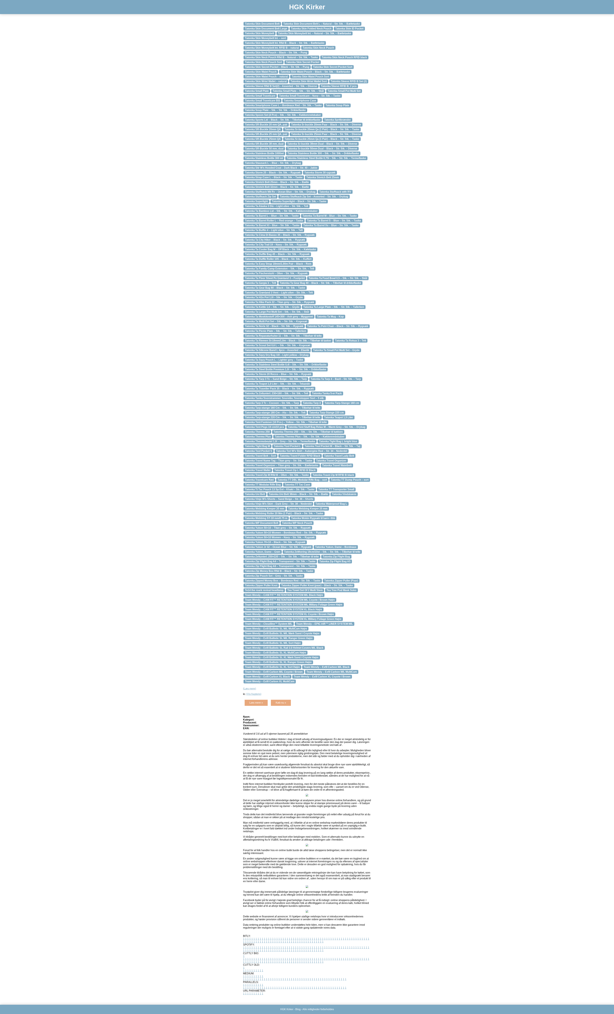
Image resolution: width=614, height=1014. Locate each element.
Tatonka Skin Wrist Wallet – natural (266, 81)
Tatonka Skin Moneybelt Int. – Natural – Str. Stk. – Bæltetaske (314, 33)
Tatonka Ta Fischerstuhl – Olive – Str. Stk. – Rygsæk (276, 273)
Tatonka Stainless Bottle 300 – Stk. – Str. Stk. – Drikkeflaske (323, 153)
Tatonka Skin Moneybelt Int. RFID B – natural (272, 47)
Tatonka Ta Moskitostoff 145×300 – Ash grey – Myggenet (279, 316)
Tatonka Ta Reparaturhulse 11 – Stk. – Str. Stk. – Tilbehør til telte (283, 335)
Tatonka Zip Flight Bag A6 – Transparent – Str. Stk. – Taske (280, 566)
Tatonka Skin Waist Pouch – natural (266, 76)
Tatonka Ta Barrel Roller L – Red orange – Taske (274, 220)
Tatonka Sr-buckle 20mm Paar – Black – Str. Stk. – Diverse (326, 124)
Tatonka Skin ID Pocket (349, 28)
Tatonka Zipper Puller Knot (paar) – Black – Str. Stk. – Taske (317, 585)
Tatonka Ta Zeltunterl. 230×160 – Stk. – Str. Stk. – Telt (276, 393)
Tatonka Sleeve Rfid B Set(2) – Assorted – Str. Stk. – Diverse (281, 86)
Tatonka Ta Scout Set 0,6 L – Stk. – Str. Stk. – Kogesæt (277, 345)
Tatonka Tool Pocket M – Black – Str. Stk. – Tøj (332, 446)
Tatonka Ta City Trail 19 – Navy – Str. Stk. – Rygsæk (276, 244)
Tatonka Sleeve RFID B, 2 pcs (339, 86)
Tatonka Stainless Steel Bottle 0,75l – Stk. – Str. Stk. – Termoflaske (326, 158)
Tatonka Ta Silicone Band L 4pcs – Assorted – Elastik (277, 350)
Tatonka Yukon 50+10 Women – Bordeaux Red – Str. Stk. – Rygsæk (285, 532)
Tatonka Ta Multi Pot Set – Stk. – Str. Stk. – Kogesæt (276, 321)
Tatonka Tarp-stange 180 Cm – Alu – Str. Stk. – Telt (275, 412)
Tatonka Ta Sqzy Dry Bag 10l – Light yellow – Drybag (277, 355)
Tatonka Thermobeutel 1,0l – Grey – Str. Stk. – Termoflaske (280, 441)
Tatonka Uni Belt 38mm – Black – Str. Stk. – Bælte (298, 494)
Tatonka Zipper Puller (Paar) (341, 580)
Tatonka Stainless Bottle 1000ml (264, 153)
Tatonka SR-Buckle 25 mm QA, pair (266, 134)
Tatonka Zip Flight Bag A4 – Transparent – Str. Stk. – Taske (280, 561)
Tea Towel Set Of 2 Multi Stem (305, 590)
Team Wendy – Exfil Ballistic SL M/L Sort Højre (273, 643)
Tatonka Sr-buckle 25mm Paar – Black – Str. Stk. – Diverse (326, 134)
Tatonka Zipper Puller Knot (261, 585)
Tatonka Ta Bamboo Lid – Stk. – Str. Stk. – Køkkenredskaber (281, 211)
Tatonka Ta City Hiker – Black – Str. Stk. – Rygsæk (275, 239)
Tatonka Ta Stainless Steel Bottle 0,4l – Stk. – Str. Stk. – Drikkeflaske (286, 364)
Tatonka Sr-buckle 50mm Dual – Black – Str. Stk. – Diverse (322, 148)
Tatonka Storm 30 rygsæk (319, 172)
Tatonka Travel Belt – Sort (260, 455)
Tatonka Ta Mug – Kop (330, 316)
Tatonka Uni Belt (255, 494)
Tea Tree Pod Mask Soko (341, 590)
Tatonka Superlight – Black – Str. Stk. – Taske (299, 201)
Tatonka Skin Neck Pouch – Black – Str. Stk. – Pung (276, 52)
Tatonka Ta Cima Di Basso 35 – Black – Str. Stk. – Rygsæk (280, 235)
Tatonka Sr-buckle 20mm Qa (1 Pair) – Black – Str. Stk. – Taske (322, 129)
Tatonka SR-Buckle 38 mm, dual (264, 143)
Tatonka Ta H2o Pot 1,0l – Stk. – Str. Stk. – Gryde (274, 297)
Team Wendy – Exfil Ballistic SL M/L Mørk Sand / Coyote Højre (282, 633)
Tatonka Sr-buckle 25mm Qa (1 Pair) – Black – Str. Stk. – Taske (322, 139)
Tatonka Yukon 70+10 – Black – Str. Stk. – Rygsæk (275, 542)
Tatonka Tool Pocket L (287, 446)
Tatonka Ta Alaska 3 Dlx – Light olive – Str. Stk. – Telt (276, 206)
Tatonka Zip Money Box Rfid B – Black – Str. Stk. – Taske (279, 571)
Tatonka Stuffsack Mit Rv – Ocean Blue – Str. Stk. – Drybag (280, 191)
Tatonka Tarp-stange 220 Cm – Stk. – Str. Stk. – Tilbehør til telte (282, 417)
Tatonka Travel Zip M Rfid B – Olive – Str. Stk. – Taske (277, 475)
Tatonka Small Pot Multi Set (344, 91)
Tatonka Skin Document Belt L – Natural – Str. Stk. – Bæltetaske (321, 23)
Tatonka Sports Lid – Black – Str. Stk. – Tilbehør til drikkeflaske (282, 119)
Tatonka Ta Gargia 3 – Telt (260, 283)
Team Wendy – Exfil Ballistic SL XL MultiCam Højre (275, 652)
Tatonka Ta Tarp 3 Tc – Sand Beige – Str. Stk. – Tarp (276, 379)
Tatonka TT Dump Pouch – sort (350, 479)
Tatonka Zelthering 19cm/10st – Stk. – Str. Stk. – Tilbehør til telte (322, 551)
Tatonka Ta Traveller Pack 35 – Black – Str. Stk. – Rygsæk (279, 388)
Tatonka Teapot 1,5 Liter (338, 417)
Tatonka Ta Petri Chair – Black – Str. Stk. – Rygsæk (337, 326)
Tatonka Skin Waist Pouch (261, 71)
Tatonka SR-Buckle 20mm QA (263, 129)
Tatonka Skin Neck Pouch (318, 47)
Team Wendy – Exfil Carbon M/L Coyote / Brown (274, 671)
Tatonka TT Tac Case (297, 484)
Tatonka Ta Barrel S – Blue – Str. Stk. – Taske (334, 220)
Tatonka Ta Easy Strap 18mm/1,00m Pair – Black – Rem (278, 263)
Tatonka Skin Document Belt (262, 23)
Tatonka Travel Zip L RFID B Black (295, 470)
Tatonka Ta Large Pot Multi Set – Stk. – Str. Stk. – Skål (277, 311)
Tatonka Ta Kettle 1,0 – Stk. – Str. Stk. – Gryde (272, 307)
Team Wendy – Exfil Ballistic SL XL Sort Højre (272, 667)
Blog (298, 1009)
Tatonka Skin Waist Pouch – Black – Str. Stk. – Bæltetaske (315, 71)
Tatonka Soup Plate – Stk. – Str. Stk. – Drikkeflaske (275, 110)
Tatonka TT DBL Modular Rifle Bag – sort (302, 479)
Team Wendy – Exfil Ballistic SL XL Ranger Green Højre (278, 662)
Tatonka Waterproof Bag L (331, 503)
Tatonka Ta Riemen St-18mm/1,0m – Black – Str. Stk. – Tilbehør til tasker (288, 340)
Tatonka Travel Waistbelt (337, 465)
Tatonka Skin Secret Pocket (302, 62)
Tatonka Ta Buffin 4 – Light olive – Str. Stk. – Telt (274, 230)
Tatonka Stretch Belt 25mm (322, 177)
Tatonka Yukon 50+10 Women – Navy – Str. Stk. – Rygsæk (280, 537)
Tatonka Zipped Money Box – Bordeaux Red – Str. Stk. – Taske (282, 580)
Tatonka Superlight (256, 201)
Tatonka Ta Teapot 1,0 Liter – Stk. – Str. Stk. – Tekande (277, 383)
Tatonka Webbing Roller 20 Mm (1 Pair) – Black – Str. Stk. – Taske (284, 513)
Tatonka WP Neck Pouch (297, 523)
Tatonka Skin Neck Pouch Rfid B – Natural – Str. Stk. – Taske (281, 57)
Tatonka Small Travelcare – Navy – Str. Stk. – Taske (309, 95)
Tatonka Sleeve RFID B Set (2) (349, 81)
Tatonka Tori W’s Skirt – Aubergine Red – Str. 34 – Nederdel (311, 451)
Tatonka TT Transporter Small (336, 489)
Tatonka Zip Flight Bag (336, 556)
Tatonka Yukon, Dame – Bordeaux (335, 547)
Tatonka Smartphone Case (300, 100)
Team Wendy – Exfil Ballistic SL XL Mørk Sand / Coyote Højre (282, 657)
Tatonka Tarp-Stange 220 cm (326, 412)
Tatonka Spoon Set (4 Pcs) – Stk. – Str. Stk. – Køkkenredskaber (283, 115)
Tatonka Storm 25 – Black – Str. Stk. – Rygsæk (273, 172)
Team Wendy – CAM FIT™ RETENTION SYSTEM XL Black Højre (283, 609)
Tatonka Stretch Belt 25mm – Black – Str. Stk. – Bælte (277, 182)
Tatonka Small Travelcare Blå (262, 100)
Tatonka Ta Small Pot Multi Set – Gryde (336, 350)
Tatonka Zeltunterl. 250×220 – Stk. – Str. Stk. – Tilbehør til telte (282, 556)
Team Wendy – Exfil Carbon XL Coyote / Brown (322, 676)
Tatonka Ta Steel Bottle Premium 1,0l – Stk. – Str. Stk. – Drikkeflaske (285, 369)
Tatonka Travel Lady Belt (339, 455)
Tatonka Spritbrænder (337, 119)
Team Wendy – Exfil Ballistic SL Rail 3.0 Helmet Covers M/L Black (284, 647)
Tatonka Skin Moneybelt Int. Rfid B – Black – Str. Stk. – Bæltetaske (284, 43)
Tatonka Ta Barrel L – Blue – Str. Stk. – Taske (272, 215)
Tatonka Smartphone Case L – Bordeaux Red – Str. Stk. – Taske (283, 105)
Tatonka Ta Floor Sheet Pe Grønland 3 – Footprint (275, 278)
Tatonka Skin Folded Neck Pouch (311, 28)
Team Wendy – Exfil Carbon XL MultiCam (269, 681)
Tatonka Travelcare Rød (259, 479)
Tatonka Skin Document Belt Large (266, 28)
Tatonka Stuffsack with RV (335, 191)
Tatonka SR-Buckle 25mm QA (263, 139)
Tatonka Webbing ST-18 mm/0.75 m (266, 518)
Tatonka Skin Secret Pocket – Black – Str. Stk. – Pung (277, 67)
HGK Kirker (307, 7)
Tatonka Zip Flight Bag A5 (334, 561)
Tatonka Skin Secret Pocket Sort (332, 67)
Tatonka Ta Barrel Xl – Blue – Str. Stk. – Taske (272, 225)
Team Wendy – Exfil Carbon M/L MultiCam (332, 671)
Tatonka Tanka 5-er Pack (327, 393)
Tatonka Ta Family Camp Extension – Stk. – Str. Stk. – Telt (279, 268)
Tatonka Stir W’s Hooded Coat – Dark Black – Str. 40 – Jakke (281, 167)
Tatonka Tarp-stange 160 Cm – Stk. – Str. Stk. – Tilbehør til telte (282, 407)
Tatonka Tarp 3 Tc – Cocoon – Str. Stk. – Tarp (272, 403)
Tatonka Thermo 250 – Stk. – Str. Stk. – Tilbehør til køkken (308, 431)
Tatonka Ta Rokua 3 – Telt (350, 340)
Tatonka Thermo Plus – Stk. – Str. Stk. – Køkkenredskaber (309, 436)
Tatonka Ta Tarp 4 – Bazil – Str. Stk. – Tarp (336, 379)
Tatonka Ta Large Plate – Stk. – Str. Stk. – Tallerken (333, 307)
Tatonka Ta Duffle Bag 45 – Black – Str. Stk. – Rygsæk (277, 254)
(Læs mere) (249, 688)
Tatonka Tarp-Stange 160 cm (342, 403)
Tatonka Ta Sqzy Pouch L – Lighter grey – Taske (274, 359)
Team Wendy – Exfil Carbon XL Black (267, 676)
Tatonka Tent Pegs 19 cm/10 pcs (264, 427)
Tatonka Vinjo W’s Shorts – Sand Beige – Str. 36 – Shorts (279, 499)
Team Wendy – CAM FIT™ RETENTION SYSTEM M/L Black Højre (284, 595)
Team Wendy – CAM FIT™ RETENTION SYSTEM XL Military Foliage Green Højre (293, 619)
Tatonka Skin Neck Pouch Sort (263, 62)
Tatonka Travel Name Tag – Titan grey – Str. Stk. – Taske (278, 460)
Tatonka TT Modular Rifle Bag (263, 484)
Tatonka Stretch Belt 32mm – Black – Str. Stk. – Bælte (277, 187)
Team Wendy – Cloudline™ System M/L (268, 623)
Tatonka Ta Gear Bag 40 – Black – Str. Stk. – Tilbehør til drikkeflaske (320, 283)
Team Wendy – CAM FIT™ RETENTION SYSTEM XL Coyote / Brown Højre (289, 614)
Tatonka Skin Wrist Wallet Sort (309, 81)
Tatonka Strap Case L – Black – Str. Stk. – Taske (274, 177)
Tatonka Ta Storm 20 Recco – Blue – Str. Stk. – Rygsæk (278, 374)
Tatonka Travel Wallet (258, 470)
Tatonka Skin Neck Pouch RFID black (344, 57)
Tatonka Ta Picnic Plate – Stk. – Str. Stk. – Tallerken (275, 331)
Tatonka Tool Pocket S (258, 451)
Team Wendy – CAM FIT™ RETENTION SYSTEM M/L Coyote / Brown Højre (290, 599)
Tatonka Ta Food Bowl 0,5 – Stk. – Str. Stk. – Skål (338, 278)
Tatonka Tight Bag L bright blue (338, 441)
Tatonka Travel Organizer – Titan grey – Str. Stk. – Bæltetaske (281, 465)
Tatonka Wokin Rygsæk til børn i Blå (313, 518)
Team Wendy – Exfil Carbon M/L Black (327, 667)
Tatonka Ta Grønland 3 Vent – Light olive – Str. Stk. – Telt (279, 292)
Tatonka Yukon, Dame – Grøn (262, 551)
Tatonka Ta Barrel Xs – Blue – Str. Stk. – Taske (331, 225)
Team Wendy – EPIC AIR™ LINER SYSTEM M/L (324, 623)
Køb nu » (281, 702)
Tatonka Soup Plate (337, 105)
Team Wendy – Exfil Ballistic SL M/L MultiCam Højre (276, 628)
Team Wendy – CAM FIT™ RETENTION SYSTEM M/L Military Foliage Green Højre (293, 604)
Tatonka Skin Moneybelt (259, 33)
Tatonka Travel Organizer (331, 460)
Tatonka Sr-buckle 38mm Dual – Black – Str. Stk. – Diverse (322, 143)
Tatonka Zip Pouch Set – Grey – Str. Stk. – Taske (274, 575)
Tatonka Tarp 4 (312, 403)
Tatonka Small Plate (257, 91)
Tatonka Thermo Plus (258, 436)
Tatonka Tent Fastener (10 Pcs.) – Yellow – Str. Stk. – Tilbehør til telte (286, 422)
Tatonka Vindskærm (344, 494)
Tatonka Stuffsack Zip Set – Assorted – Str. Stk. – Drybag (314, 196)
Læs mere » (256, 702)
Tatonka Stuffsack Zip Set (260, 196)
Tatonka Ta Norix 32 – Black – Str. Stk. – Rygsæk (274, 326)
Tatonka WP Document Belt (261, 523)
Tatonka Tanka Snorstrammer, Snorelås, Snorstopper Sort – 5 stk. (284, 398)
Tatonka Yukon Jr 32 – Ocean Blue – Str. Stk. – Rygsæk (278, 547)
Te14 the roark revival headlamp (264, 590)
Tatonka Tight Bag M (257, 446)
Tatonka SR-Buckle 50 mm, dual (264, 148)
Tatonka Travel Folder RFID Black (300, 455)
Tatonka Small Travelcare (260, 95)
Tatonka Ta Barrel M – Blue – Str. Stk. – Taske (330, 215)
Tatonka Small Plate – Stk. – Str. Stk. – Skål (298, 91)
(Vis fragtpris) (253, 694)
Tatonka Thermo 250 (257, 431)
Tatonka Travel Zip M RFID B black (333, 475)
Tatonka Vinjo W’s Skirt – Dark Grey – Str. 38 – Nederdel (278, 503)
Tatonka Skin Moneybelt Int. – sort (265, 38)
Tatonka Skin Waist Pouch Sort (310, 76)
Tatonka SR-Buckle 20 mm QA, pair (266, 124)
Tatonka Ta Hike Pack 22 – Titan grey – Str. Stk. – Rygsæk (279, 302)
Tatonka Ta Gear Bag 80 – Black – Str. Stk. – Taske (275, 287)
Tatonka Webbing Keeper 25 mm (307, 508)
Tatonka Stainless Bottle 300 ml (264, 158)
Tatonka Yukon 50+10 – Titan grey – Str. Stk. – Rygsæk (278, 527)
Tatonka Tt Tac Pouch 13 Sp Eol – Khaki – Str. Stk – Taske (280, 489)
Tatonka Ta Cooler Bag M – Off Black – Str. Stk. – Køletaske (280, 249)
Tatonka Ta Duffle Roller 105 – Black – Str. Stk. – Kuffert (278, 259)
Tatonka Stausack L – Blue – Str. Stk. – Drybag (273, 163)
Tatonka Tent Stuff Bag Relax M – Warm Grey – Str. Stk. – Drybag (326, 427)
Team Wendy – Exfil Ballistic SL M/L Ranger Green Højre (279, 638)
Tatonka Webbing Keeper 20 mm (264, 508)
